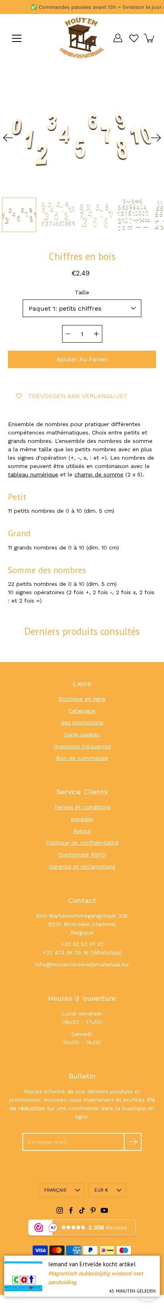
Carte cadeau (82, 734)
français (55, 1190)
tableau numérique (33, 474)
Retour (82, 831)
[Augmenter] (96, 334)
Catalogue (82, 711)
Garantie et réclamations (82, 866)
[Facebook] (70, 1210)
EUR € (101, 1190)
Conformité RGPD (82, 854)
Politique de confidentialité (82, 842)
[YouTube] (104, 1210)
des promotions (82, 722)
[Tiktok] (82, 1210)
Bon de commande (82, 758)
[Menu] (16, 38)
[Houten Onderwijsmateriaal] (82, 38)
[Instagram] (59, 1210)
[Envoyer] (133, 1142)
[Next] (156, 138)
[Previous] (8, 138)
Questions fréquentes (82, 746)
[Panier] (149, 38)
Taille (82, 292)
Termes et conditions (82, 807)
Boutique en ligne (82, 699)
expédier (82, 819)
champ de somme (98, 474)
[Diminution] (68, 334)
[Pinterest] (93, 1210)
